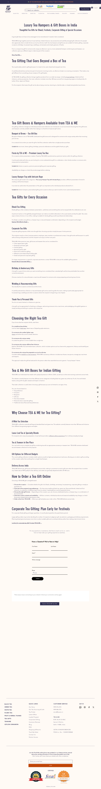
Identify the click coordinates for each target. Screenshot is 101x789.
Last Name (53, 546)
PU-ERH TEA (8, 713)
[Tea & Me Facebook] (98, 397)
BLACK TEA (8, 704)
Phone (33, 570)
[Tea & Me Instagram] (98, 392)
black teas (23, 328)
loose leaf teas (70, 77)
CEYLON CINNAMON (11, 724)
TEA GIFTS (7, 718)
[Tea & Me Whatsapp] (80, 707)
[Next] (92, 2)
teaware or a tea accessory (29, 354)
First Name (34, 546)
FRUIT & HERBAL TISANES (12, 715)
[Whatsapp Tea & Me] (98, 387)
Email (33, 553)
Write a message (36, 559)
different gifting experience (57, 436)
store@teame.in (58, 712)
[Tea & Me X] (98, 401)
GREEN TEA (8, 707)
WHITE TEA (8, 710)
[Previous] (8, 2)
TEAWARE (7, 721)
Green (13, 334)
